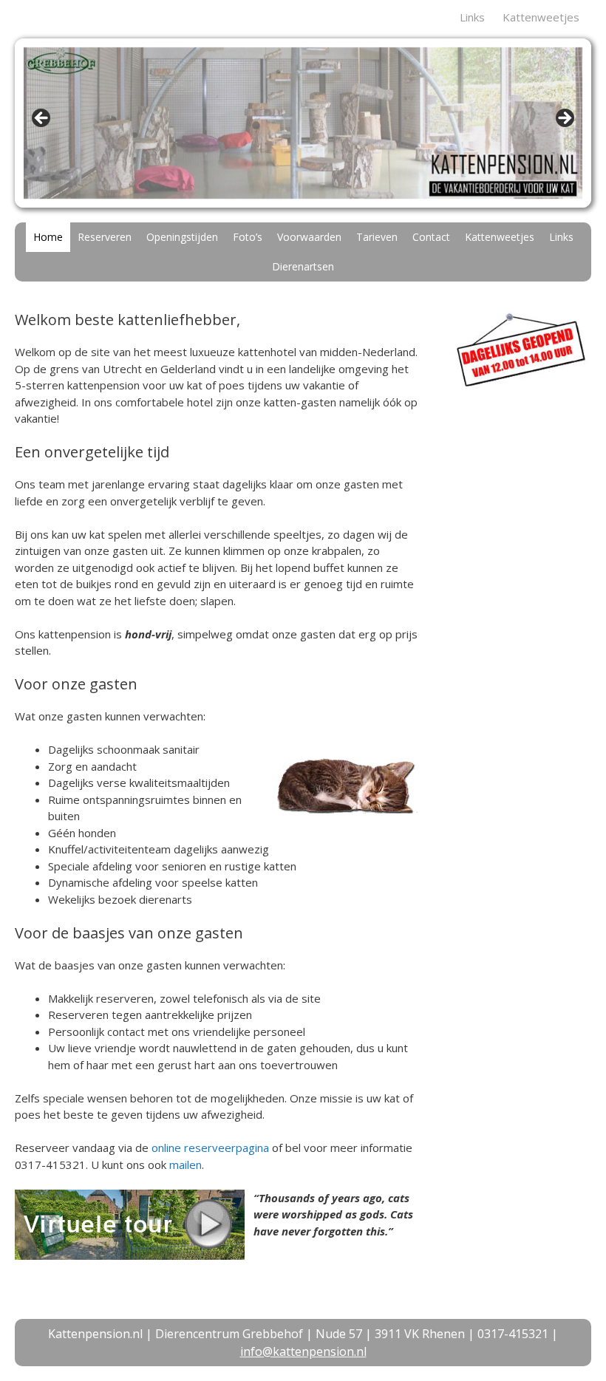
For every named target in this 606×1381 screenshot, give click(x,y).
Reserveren (105, 237)
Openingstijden (182, 237)
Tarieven (377, 237)
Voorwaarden (309, 237)
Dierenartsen (303, 266)
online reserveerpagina (210, 1147)
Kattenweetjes (541, 17)
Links (472, 17)
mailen (185, 1164)
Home (48, 237)
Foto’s (247, 237)
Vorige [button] (42, 119)
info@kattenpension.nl (303, 1351)
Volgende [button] (564, 119)
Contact (431, 237)
